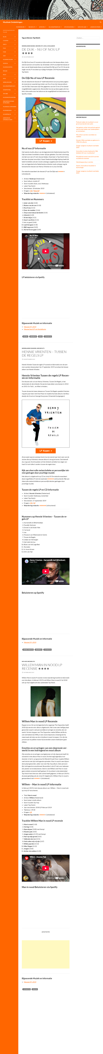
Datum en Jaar (82, 27)
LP (34, 503)
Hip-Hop (24, 661)
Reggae (5, 71)
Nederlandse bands (28, 46)
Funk (4, 52)
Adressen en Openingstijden (7, 118)
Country (5, 40)
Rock (4, 74)
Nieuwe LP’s (32, 27)
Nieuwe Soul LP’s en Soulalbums (35, 329)
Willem (35, 989)
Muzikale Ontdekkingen (12, 22)
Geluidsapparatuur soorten (84, 162)
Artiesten (42, 27)
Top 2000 (5, 93)
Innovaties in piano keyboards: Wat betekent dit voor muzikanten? (87, 152)
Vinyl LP (36, 191)
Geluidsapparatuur (54, 27)
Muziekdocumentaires (9, 106)
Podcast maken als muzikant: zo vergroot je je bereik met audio (87, 123)
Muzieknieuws (20, 27)
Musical (5, 63)
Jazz (4, 55)
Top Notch (48, 336)
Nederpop (33, 336)
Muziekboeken (7, 110)
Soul (45, 46)
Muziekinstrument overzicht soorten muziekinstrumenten (87, 157)
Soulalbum (51, 46)
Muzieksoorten (7, 67)
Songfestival (7, 89)
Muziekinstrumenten (9, 97)
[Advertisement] (46, 954)
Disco (4, 44)
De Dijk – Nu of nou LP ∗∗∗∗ (41, 51)
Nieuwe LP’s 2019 (30, 327)
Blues (4, 36)
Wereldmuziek (7, 82)
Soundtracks (7, 114)
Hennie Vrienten (28, 649)
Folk (4, 48)
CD (31, 191)
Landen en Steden (95, 27)
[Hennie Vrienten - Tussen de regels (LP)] (46, 450)
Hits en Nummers (69, 27)
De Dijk (26, 336)
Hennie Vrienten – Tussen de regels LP (44, 353)
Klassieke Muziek (8, 59)
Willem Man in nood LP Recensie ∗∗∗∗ (42, 667)
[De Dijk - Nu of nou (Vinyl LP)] (46, 141)
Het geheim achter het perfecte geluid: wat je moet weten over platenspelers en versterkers (88, 129)
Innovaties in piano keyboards (8, 102)
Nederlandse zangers (29, 348)
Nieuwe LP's (39, 46)
